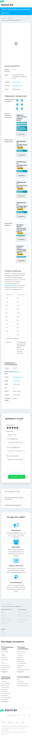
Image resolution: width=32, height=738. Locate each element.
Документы (4, 633)
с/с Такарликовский (6, 667)
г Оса (2, 661)
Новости (3, 612)
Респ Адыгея (4, 689)
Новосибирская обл (6, 697)
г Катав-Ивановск (5, 665)
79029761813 (16, 82)
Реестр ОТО (4, 615)
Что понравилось (12, 439)
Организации (20, 621)
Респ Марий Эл (4, 699)
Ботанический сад (21, 651)
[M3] (17, 101)
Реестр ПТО (4, 613)
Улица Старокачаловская (23, 669)
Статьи (2, 631)
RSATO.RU (10, 710)
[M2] (22, 109)
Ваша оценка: (11, 425)
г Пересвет (4, 657)
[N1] (22, 101)
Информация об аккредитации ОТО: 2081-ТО (21, 205)
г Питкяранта (4, 659)
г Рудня (3, 663)
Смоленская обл (5, 687)
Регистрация (20, 681)
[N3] (17, 109)
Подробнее (21, 134)
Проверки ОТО (5, 617)
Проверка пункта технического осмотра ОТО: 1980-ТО (21, 249)
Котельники (20, 655)
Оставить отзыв (17, 477)
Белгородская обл (5, 693)
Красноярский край (10, 285)
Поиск (17, 722)
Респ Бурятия (4, 691)
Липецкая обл (4, 695)
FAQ (2, 635)
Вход (18, 679)
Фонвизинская (20, 659)
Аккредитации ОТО (6, 619)
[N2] (17, 105)
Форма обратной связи (22, 685)
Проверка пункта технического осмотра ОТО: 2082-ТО (21, 228)
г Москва (3, 681)
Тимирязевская (20, 661)
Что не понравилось (13, 447)
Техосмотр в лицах (22, 613)
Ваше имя (10, 431)
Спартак (19, 667)
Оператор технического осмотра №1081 (21, 117)
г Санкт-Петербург (5, 683)
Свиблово (19, 657)
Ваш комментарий (13, 456)
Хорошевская (20, 665)
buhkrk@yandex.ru (18, 85)
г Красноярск (16, 380)
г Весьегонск (4, 669)
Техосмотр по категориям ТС (23, 616)
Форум (22, 722)
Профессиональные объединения (6, 622)
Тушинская (19, 653)
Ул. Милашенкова (21, 663)
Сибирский (16, 371)
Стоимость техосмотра (23, 612)
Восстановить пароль (22, 683)
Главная (3, 722)
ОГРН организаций (21, 619)
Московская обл (5, 685)
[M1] (22, 105)
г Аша (2, 653)
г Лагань (3, 655)
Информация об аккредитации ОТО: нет (21, 143)
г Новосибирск (4, 651)
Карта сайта (11, 722)
